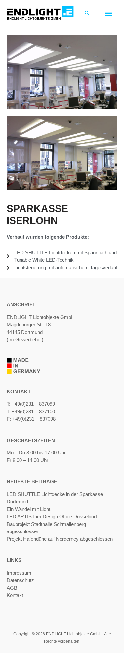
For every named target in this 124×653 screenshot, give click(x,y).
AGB (12, 588)
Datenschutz (20, 580)
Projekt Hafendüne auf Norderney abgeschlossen (60, 539)
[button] (87, 13)
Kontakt (15, 595)
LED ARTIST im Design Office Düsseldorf (52, 516)
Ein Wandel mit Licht (28, 509)
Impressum (19, 573)
